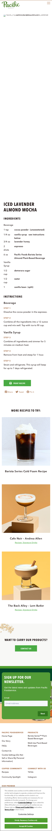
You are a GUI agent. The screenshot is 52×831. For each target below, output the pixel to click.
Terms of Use (9, 810)
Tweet (21, 392)
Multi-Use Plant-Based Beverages (37, 744)
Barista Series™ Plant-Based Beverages (37, 737)
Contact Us (6, 750)
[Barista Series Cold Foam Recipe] (26, 441)
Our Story (6, 741)
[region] (26, 809)
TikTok (30, 772)
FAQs (4, 746)
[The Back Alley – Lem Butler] (26, 576)
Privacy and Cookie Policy (25, 807)
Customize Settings (25, 802)
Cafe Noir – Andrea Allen (26, 538)
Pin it (31, 392)
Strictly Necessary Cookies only (26, 820)
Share (10, 392)
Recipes (5, 772)
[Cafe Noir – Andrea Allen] (26, 509)
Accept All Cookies (26, 826)
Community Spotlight (11, 777)
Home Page (7, 736)
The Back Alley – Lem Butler (26, 605)
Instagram (32, 777)
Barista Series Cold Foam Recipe (26, 471)
